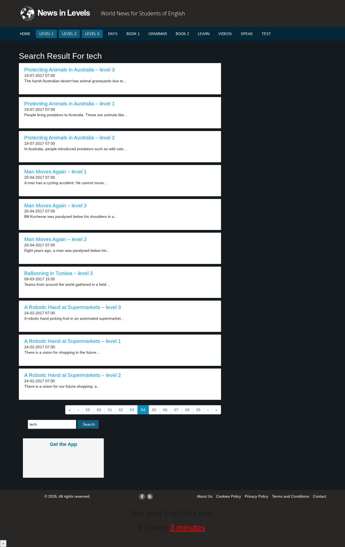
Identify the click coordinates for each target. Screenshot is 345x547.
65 (154, 410)
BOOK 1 (133, 34)
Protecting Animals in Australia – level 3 (69, 70)
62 (121, 410)
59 (88, 410)
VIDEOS (225, 34)
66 (165, 410)
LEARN (203, 34)
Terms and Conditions (290, 496)
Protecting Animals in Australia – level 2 (69, 137)
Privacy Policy (256, 496)
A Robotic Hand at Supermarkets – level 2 (72, 375)
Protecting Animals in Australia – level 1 (69, 103)
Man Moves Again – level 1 (55, 171)
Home (25, 34)
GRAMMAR (158, 34)
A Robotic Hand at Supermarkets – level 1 (72, 341)
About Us (204, 496)
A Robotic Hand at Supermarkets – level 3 (72, 307)
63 (132, 410)
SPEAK (247, 34)
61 (110, 410)
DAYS (113, 34)
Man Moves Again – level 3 (55, 205)
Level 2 (69, 34)
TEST (266, 34)
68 (187, 410)
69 (198, 410)
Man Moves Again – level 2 (55, 239)
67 (176, 410)
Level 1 (46, 34)
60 (99, 410)
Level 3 (92, 34)
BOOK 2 (182, 34)
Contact (319, 496)
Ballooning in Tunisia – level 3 (58, 273)
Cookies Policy (228, 496)
